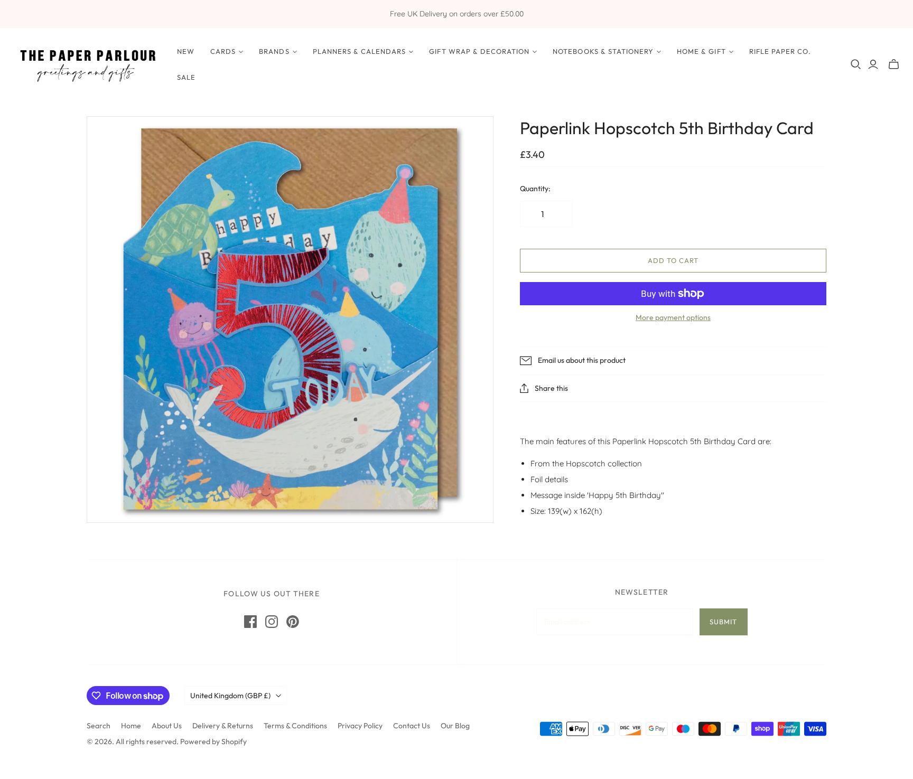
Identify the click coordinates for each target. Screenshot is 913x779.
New (185, 51)
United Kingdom (230, 695)
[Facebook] (250, 621)
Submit (723, 621)
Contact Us (411, 725)
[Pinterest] (292, 621)
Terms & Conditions (295, 725)
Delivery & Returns (222, 725)
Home (131, 725)
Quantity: (535, 188)
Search (98, 725)
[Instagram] (271, 621)
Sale (186, 77)
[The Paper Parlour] (87, 64)
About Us (167, 725)
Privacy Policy (360, 725)
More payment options (673, 317)
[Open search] (856, 64)
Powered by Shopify (213, 741)
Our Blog (455, 725)
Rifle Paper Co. (780, 51)
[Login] (873, 64)
